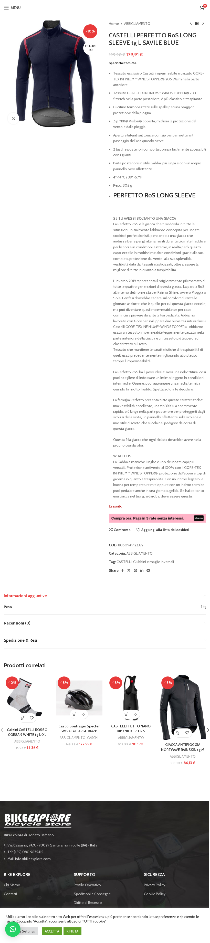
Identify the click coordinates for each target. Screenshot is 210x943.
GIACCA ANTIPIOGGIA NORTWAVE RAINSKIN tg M (182, 747)
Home (114, 23)
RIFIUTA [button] (72, 931)
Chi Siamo (12, 885)
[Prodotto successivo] (203, 23)
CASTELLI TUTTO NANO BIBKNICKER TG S (131, 729)
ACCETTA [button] (52, 931)
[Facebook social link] (122, 570)
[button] (22, 717)
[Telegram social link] (148, 570)
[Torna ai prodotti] (197, 23)
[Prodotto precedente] (191, 23)
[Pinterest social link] (135, 570)
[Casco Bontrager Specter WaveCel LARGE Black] (79, 698)
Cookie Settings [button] (23, 931)
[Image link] (37, 820)
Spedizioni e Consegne (92, 894)
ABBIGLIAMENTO (137, 23)
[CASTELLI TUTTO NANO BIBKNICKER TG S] (131, 698)
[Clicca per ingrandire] (13, 118)
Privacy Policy (154, 885)
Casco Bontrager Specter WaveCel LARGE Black (79, 729)
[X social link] (128, 570)
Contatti (10, 894)
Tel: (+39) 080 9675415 (25, 852)
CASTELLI (124, 561)
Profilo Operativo (87, 885)
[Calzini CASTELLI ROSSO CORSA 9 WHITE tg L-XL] (27, 700)
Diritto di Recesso (88, 902)
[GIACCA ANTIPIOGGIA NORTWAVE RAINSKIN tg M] (183, 707)
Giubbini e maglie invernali (153, 561)
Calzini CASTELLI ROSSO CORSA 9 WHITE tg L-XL (27, 732)
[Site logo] (105, 7)
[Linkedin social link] (142, 570)
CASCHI (92, 738)
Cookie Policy (154, 894)
